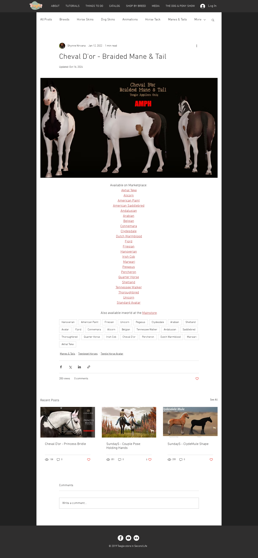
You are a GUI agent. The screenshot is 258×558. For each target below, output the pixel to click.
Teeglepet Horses (88, 353)
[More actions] (196, 45)
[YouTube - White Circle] (128, 538)
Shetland (190, 322)
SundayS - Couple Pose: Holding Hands (123, 446)
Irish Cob (111, 337)
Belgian (126, 329)
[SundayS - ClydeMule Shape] (190, 422)
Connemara (94, 329)
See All (214, 399)
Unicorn (124, 322)
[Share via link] (88, 367)
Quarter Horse (92, 337)
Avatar (65, 329)
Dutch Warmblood (171, 337)
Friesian (109, 322)
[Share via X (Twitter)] (70, 367)
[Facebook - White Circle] (120, 538)
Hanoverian (68, 322)
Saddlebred (189, 329)
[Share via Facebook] (61, 367)
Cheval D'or (129, 337)
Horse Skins (85, 20)
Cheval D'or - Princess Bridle (65, 444)
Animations (130, 20)
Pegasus (140, 322)
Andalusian (170, 329)
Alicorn (111, 329)
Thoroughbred (69, 337)
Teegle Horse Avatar (112, 353)
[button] (55, 6)
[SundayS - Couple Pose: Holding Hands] (129, 422)
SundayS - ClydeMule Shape (188, 444)
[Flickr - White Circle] (136, 538)
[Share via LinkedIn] (79, 367)
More (198, 20)
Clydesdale (158, 322)
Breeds (64, 20)
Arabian (174, 322)
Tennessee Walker (147, 329)
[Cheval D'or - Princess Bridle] (67, 422)
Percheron (148, 337)
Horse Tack (153, 20)
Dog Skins (108, 20)
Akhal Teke (68, 344)
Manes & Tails (177, 20)
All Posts (46, 20)
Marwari (191, 337)
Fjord (78, 329)
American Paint (89, 322)
